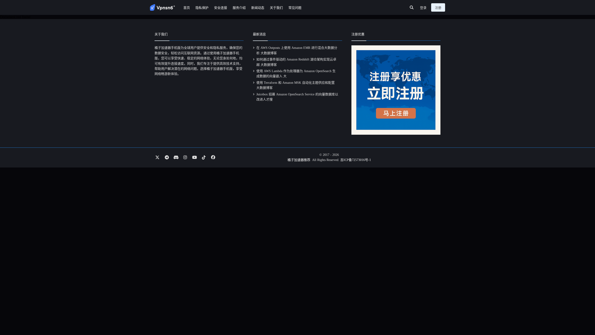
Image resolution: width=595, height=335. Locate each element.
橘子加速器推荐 (299, 160)
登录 (423, 8)
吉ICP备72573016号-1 (355, 160)
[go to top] (582, 318)
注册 (438, 8)
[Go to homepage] (162, 7)
